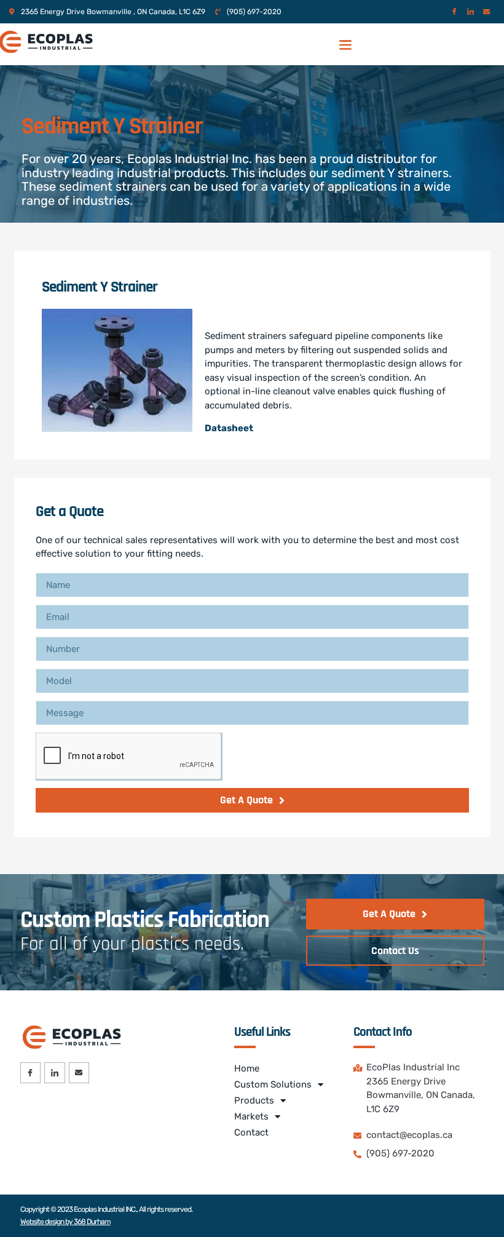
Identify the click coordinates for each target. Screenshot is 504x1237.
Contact (251, 1132)
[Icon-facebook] (454, 11)
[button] (345, 44)
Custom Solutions (273, 1084)
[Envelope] (486, 11)
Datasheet (229, 428)
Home (246, 1068)
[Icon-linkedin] (470, 11)
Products (254, 1100)
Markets (251, 1116)
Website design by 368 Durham (65, 1221)
